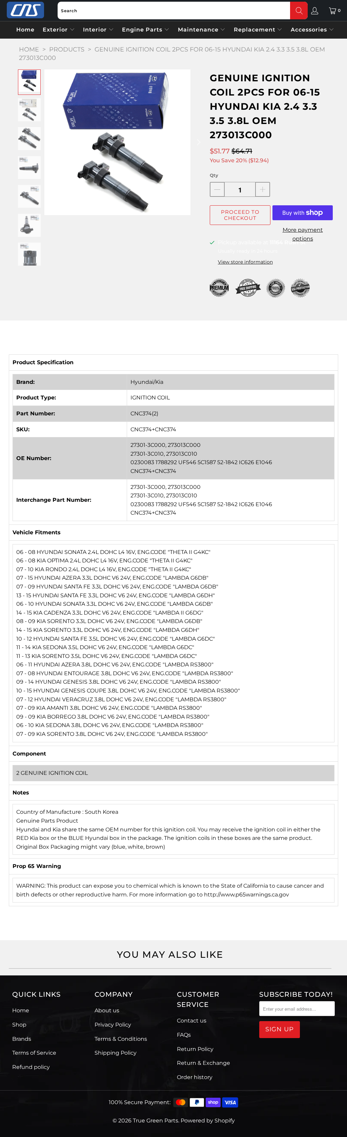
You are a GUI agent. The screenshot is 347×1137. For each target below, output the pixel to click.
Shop (19, 1024)
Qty (214, 175)
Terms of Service (34, 1053)
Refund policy (31, 1067)
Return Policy (195, 1049)
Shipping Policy (116, 1053)
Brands (21, 1039)
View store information (245, 262)
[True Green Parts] (25, 10)
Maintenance (199, 29)
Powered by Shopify (208, 1120)
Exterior (56, 29)
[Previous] (49, 142)
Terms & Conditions (121, 1039)
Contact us (191, 1020)
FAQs (184, 1035)
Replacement (255, 29)
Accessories (310, 29)
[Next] (197, 142)
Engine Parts (143, 29)
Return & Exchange (203, 1063)
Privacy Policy (113, 1024)
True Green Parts (155, 1120)
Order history (194, 1077)
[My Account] (314, 10)
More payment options (303, 234)
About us (107, 1010)
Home (25, 29)
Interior (95, 29)
